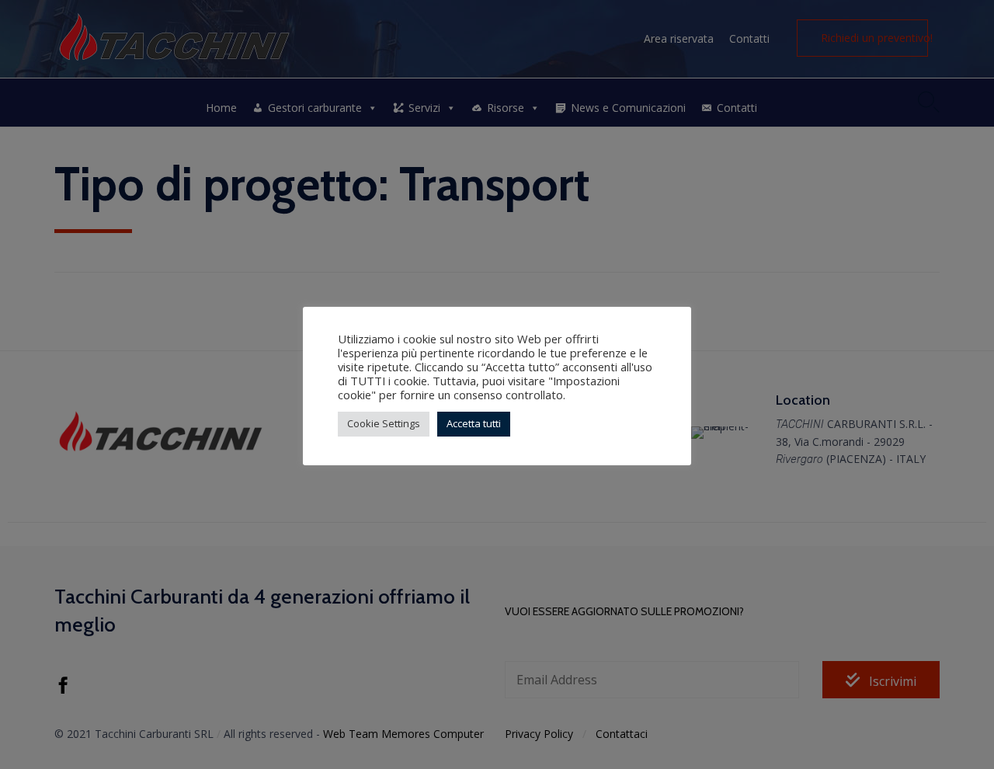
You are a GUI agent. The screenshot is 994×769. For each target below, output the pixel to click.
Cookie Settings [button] (383, 423)
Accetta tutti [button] (474, 423)
